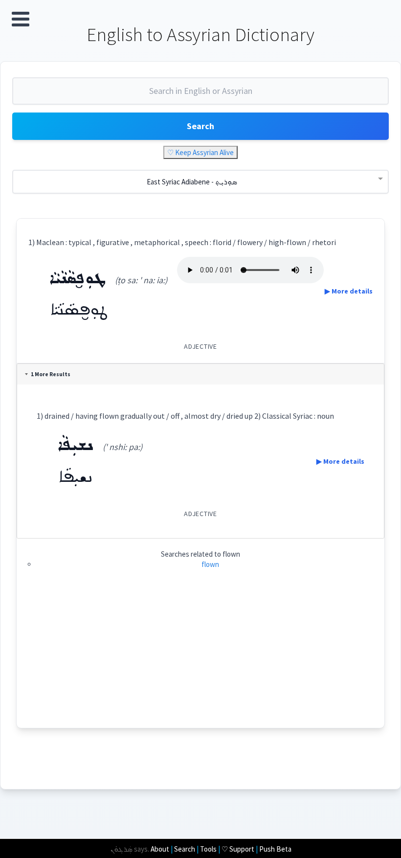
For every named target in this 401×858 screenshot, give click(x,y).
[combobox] (200, 95)
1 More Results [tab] (50, 374)
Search (200, 126)
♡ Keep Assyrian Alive (200, 152)
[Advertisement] (201, 659)
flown (210, 564)
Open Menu (20, 19)
